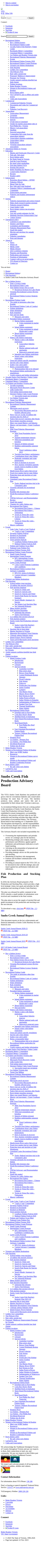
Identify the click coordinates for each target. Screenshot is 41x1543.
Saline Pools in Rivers (27, 698)
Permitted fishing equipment (20, 319)
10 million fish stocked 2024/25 (21, 585)
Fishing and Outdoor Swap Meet (22, 546)
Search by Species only (23, 592)
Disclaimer (9, 1506)
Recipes (13, 174)
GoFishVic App (11, 769)
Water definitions (16, 310)
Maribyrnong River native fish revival (23, 471)
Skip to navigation (12, 5)
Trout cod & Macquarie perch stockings (24, 640)
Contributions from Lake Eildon (26, 456)
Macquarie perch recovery (19, 408)
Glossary (18, 665)
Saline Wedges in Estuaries (28, 700)
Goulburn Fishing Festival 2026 (26, 542)
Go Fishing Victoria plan (19, 398)
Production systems (17, 117)
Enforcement (10, 178)
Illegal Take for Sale (17, 184)
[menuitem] (22, 289)
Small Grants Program (18, 554)
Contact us (14, 263)
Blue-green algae (25, 671)
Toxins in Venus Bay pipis (24, 515)
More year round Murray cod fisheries (23, 423)
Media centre (14, 247)
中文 (3, 13)
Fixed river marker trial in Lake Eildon (24, 473)
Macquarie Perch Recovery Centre (22, 388)
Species (12, 120)
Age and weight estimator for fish (22, 213)
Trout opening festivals (18, 540)
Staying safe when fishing (19, 363)
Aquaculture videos (17, 140)
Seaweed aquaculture (17, 132)
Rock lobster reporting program (21, 421)
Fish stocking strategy (18, 619)
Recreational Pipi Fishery (19, 506)
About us (8, 240)
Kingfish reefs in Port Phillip (25, 712)
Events (12, 59)
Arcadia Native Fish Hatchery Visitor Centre (21, 377)
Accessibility (10, 1509)
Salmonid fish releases (23, 612)
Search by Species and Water (25, 594)
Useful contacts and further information (24, 375)
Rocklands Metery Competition (21, 51)
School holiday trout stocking (20, 583)
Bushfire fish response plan (19, 492)
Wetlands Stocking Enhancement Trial (23, 215)
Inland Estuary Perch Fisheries (21, 637)
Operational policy (12, 220)
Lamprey (22, 690)
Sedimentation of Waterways (29, 702)
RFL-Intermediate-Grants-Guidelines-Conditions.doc (24, 559)
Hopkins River (15, 737)
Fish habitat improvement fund (21, 392)
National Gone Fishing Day (20, 548)
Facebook (9, 26)
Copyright (9, 1502)
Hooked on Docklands (18, 535)
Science (8, 199)
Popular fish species (17, 167)
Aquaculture (9, 111)
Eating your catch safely (18, 365)
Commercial (9, 101)
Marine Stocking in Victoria (20, 631)
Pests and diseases (16, 238)
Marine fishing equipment (24, 321)
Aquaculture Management (19, 113)
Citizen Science (15, 217)
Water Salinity (24, 708)
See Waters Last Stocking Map (26, 604)
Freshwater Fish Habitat (27, 685)
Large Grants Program (18, 563)
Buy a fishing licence (17, 43)
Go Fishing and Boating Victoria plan (23, 55)
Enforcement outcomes (18, 192)
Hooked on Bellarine (17, 538)
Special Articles (20, 667)
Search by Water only (22, 590)
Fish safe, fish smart (17, 155)
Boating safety (15, 176)
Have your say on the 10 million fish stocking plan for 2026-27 (23, 416)
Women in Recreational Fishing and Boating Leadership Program (23, 761)
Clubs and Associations (18, 99)
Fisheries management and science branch (25, 201)
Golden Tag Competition (19, 70)
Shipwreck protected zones (28, 352)
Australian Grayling (26, 669)
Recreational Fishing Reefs (19, 710)
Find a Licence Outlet (18, 283)
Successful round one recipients (26, 396)
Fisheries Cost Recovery (19, 109)
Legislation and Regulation (19, 226)
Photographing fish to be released (26, 369)
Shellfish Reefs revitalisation (25, 717)
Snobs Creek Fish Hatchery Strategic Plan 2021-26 (24, 626)
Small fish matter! (16, 230)
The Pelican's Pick (16, 72)
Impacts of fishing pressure (24, 444)
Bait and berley (20, 335)
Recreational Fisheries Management (23, 57)
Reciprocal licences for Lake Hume (27, 290)
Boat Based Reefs (21, 723)
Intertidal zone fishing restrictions (26, 354)
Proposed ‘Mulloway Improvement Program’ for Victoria (22, 77)
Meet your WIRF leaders (19, 752)
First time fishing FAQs (18, 165)
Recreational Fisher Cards (19, 285)
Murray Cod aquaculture (19, 128)
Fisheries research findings (19, 205)
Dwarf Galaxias (25, 679)
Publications (14, 142)
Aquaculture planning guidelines (21, 138)
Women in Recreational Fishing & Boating (20, 750)
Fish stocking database (18, 588)
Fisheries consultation (18, 236)
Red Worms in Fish (26, 696)
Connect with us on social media (21, 259)
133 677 (10, 1487)
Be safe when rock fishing (19, 767)
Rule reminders (15, 313)
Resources (13, 754)
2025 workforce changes (19, 251)
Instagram (9, 28)
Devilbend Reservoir (17, 744)
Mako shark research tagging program (23, 203)
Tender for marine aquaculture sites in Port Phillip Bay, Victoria (23, 125)
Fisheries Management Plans (20, 228)
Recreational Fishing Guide (20, 45)
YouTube (8, 30)
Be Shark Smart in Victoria (19, 159)
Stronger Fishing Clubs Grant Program (24, 394)
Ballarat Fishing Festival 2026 (25, 544)
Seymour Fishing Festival (19, 533)
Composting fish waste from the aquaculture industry (21, 135)
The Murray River (25, 692)
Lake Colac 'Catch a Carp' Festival (22, 529)
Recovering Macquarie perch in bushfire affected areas (26, 411)
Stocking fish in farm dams (19, 629)
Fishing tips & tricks (17, 746)
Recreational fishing (12, 40)
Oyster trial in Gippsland (19, 122)
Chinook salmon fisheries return (21, 635)
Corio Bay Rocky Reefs (23, 715)
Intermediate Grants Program (20, 556)
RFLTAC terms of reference (25, 573)
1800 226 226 (23, 1491)
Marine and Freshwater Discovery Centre (25, 153)
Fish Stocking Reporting (19, 610)
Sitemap (8, 1511)
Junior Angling (24, 687)
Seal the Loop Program (18, 161)
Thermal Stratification (27, 706)
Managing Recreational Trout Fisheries (24, 633)
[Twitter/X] (11, 32)
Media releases (15, 249)
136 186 (29, 1481)
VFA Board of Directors (18, 261)
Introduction (19, 660)
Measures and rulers (22, 317)
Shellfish (13, 130)
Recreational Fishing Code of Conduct (24, 306)
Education (9, 151)
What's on (13, 245)
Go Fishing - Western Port (19, 740)
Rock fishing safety (17, 92)
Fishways (22, 683)
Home (7, 271)
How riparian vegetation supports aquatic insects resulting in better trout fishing (26, 467)
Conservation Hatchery (18, 172)
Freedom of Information (18, 257)
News (12, 242)
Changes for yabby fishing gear (21, 504)
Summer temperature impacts (25, 438)
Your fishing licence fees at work (22, 288)
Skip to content (10, 3)
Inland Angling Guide (18, 658)
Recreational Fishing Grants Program (23, 63)
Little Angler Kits (16, 390)
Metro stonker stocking (18, 608)
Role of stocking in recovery (25, 463)
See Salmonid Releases (23, 606)
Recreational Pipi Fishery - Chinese (27, 508)
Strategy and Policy (17, 224)
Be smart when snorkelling (19, 163)
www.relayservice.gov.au (24, 1487)
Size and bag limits (17, 315)
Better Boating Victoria (18, 86)
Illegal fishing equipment (23, 333)
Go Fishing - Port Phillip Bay (20, 742)
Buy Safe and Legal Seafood (20, 186)
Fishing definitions (16, 308)
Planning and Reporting (18, 253)
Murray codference (17, 525)
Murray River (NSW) (27, 694)
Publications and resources (19, 255)
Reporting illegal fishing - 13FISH (22, 180)
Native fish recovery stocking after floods (25, 419)
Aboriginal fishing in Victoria (16, 149)
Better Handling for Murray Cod (21, 170)
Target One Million (17, 400)
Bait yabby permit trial (18, 74)
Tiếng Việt (9, 13)
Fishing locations (16, 84)
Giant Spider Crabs (17, 207)
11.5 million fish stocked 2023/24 (22, 617)
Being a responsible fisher (19, 367)
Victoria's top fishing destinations (22, 65)
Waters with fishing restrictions (21, 338)
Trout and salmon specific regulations (23, 360)
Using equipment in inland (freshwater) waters (28, 330)
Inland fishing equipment (23, 327)
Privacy (8, 1504)
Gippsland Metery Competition (21, 53)
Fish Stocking (15, 68)
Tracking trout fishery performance (27, 454)
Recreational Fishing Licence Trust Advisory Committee (22, 570)
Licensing (13, 115)
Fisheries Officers (16, 182)
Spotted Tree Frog (25, 704)
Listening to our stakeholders (20, 222)
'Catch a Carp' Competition (24, 531)
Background (19, 662)
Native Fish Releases (22, 615)
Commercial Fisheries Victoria (21, 103)
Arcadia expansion (16, 385)
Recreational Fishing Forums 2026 (22, 61)
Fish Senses (23, 681)
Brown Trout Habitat (26, 673)
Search (3, 18)
